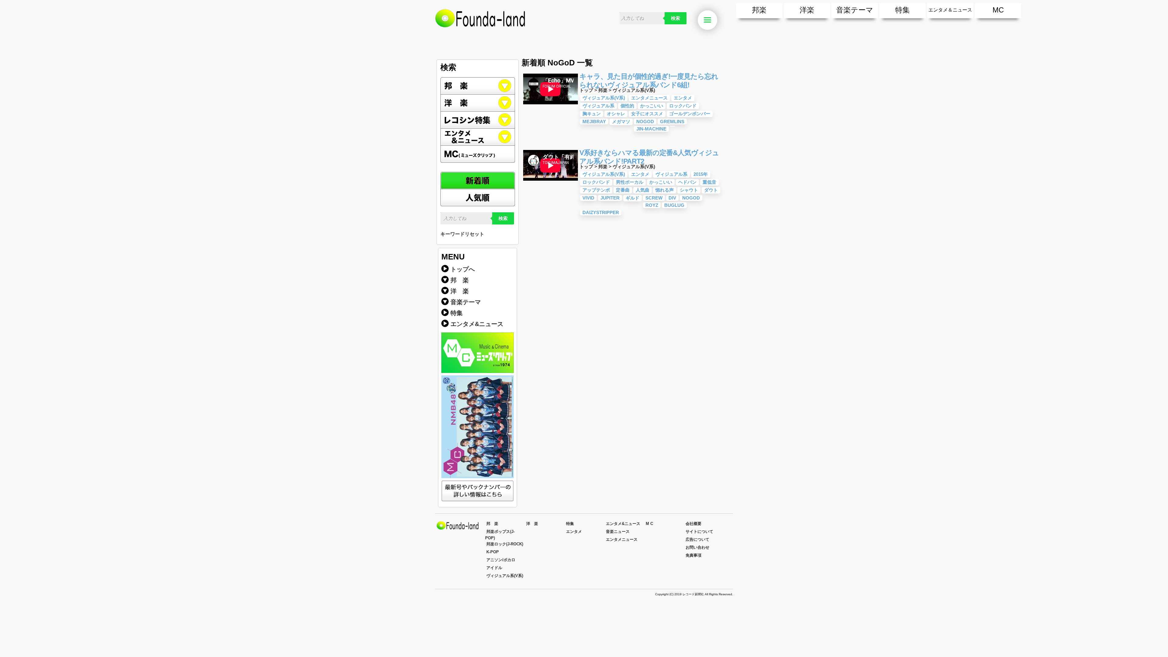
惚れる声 (664, 190)
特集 (902, 10)
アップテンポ (596, 190)
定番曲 (623, 190)
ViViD (588, 197)
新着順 (477, 180)
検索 (675, 18)
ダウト (711, 190)
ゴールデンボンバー (689, 113)
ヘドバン (687, 182)
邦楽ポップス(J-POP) (500, 534)
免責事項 (693, 555)
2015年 (700, 174)
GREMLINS (672, 121)
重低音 (709, 182)
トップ (586, 90)
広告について (697, 539)
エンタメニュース (649, 97)
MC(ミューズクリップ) (477, 154)
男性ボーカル (629, 182)
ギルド (632, 197)
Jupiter (610, 197)
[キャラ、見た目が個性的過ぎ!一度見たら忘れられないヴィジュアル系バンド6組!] (550, 105)
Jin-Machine (651, 128)
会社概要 (693, 523)
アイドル (494, 567)
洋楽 (807, 10)
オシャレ (616, 113)
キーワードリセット (462, 234)
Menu (716, 20)
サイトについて (699, 531)
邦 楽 (459, 280)
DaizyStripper (600, 212)
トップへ (462, 269)
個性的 (627, 105)
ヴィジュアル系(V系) (634, 90)
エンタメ (683, 97)
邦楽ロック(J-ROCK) (504, 544)
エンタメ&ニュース (477, 137)
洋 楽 (459, 291)
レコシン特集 (477, 120)
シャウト (689, 190)
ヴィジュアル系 (598, 105)
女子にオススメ (647, 113)
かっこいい (651, 105)
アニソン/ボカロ (500, 560)
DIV (672, 197)
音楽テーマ (854, 10)
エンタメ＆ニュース (950, 9)
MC (998, 10)
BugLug (674, 205)
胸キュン (591, 113)
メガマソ (621, 121)
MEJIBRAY (594, 121)
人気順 (477, 197)
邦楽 (759, 10)
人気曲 (642, 190)
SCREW (653, 197)
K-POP (492, 552)
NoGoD (645, 121)
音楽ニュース (618, 531)
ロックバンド (683, 105)
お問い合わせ (697, 547)
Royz (651, 205)
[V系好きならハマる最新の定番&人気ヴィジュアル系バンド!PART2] (550, 181)
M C (649, 523)
